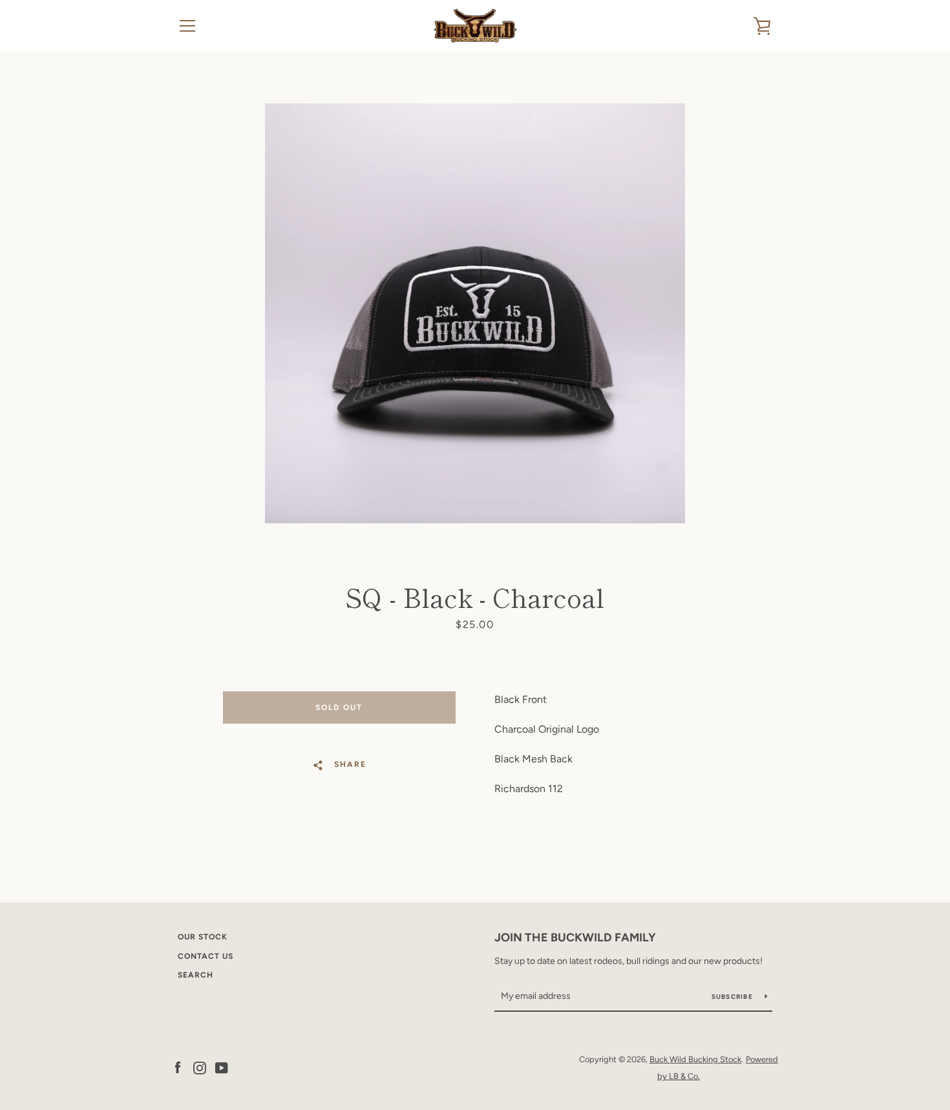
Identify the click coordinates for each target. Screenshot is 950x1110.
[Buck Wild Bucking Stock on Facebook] (177, 1067)
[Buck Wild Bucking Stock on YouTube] (221, 1067)
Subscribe (733, 996)
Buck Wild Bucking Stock (695, 1059)
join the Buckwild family (575, 937)
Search (195, 974)
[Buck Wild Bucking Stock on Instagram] (199, 1067)
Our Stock (202, 936)
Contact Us (205, 956)
